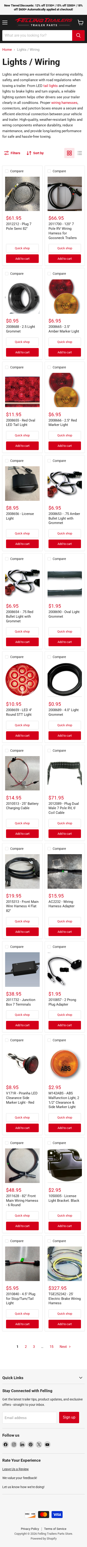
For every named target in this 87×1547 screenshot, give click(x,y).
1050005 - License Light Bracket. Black (63, 1198)
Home (7, 50)
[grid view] (69, 153)
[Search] (78, 35)
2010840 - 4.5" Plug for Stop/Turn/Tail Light (20, 1298)
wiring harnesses (64, 103)
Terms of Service (55, 1529)
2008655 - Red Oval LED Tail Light (20, 422)
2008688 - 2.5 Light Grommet (20, 329)
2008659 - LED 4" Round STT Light (19, 712)
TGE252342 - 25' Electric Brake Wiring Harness (64, 1298)
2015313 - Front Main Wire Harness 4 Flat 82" (22, 906)
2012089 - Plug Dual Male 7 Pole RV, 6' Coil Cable (63, 808)
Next (64, 1347)
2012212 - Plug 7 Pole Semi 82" (18, 226)
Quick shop (22, 248)
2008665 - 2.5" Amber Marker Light (63, 329)
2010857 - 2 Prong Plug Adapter (62, 1002)
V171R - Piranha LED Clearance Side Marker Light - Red (22, 1097)
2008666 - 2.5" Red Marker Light (62, 422)
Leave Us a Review (15, 1469)
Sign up (69, 1417)
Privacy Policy (30, 1529)
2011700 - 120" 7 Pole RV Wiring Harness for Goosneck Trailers (62, 231)
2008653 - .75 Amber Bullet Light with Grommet (64, 518)
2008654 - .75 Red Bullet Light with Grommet (19, 616)
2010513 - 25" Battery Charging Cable (22, 806)
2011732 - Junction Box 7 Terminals (20, 1002)
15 (51, 1347)
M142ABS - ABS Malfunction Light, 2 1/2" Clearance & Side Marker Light (63, 1100)
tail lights (50, 86)
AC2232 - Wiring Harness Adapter (61, 904)
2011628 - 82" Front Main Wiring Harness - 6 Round (22, 1200)
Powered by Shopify (44, 1538)
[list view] (79, 153)
